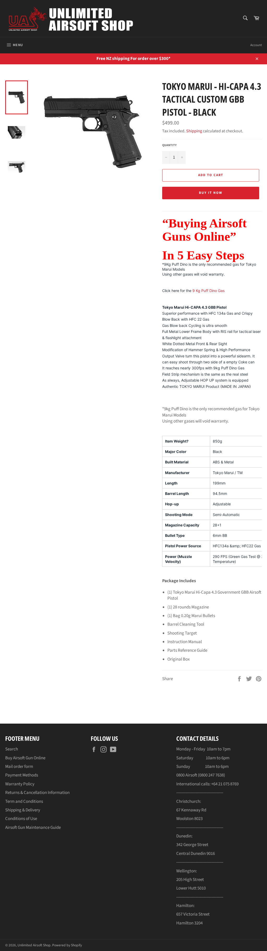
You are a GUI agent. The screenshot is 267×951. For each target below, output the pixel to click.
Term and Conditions (24, 801)
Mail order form (19, 766)
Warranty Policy (19, 784)
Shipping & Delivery (22, 810)
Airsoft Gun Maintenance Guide (33, 827)
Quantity (169, 145)
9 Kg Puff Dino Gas (208, 290)
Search (11, 749)
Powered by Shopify (67, 945)
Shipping (194, 131)
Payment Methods (21, 775)
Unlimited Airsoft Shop (34, 945)
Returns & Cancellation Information (37, 793)
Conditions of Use (21, 819)
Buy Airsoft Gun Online (25, 758)
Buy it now (210, 192)
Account (256, 45)
